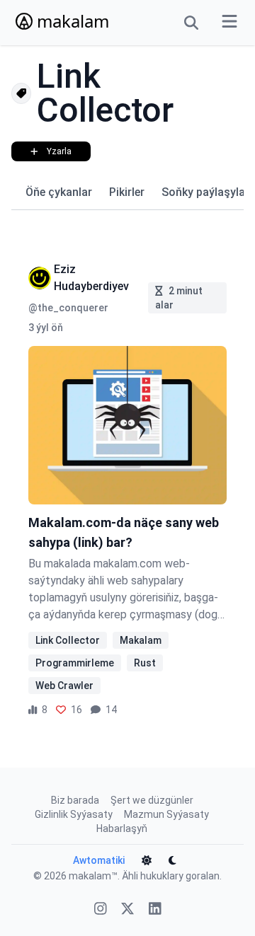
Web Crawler (64, 685)
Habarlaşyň (121, 828)
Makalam (141, 640)
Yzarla (59, 151)
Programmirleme (74, 663)
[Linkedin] (155, 910)
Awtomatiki (99, 860)
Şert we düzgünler (151, 800)
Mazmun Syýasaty (166, 814)
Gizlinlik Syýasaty (74, 814)
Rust (145, 663)
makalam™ (93, 876)
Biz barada (75, 800)
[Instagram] (100, 910)
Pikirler (126, 192)
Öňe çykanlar (59, 192)
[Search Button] (191, 22)
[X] (127, 910)
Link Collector (67, 640)
